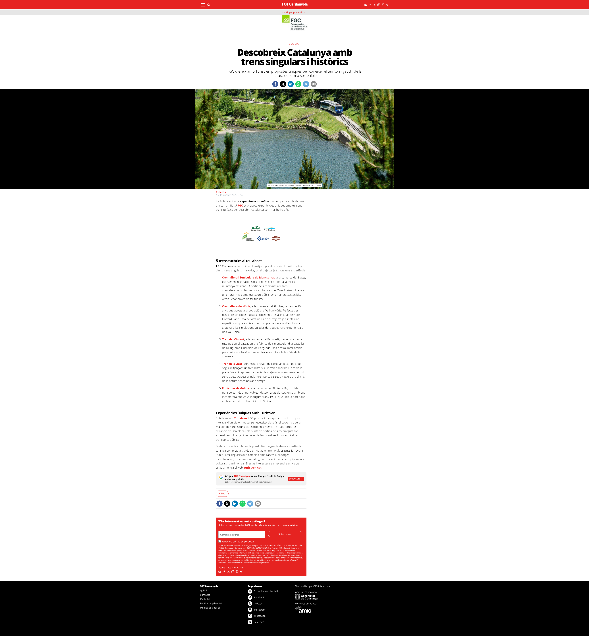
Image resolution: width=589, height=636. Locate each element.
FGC (240, 205)
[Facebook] (370, 5)
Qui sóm (204, 590)
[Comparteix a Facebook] (275, 84)
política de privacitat (243, 541)
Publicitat (205, 599)
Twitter (258, 603)
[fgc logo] (294, 23)
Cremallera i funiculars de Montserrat (248, 277)
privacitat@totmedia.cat (279, 560)
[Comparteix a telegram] (306, 84)
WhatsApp (260, 616)
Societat (294, 44)
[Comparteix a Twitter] (283, 84)
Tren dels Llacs (232, 363)
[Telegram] (388, 5)
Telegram (259, 622)
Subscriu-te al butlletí (266, 591)
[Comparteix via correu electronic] (314, 84)
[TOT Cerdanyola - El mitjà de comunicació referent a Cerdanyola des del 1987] (294, 4)
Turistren (240, 418)
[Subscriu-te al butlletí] (366, 5)
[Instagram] (379, 5)
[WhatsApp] (383, 5)
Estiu (222, 493)
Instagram (259, 609)
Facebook (259, 597)
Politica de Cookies (210, 607)
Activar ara (294, 478)
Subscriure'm (285, 534)
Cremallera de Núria (236, 306)
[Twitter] (375, 5)
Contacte (205, 595)
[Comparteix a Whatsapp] (298, 84)
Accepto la (237, 541)
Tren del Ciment (233, 339)
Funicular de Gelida (235, 388)
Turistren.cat (253, 467)
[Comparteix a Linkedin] (291, 84)
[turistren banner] (261, 233)
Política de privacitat (211, 603)
